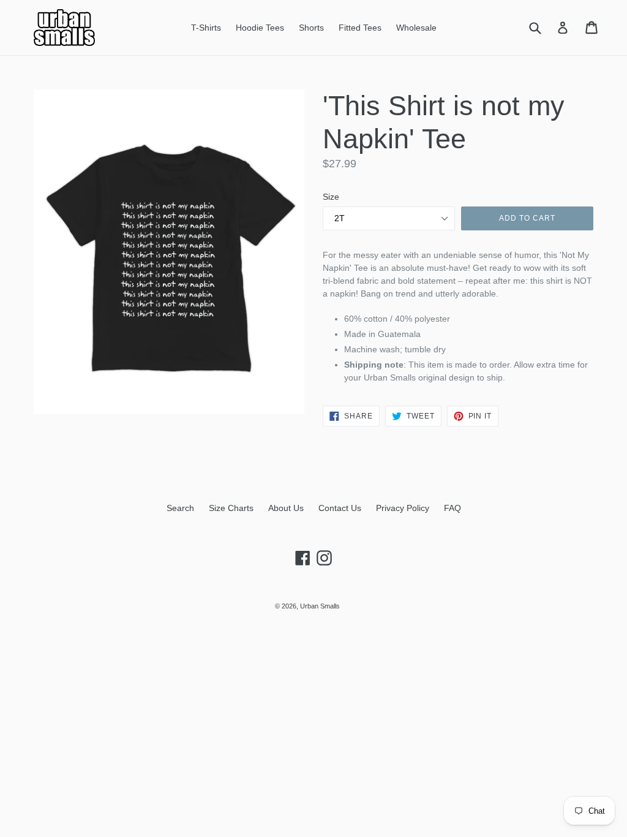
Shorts (311, 27)
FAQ (452, 508)
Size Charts (231, 508)
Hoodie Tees (260, 27)
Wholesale (416, 27)
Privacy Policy (402, 508)
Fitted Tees (360, 27)
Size (331, 197)
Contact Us (339, 508)
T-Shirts (206, 27)
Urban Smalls (320, 606)
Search (180, 508)
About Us (286, 508)
